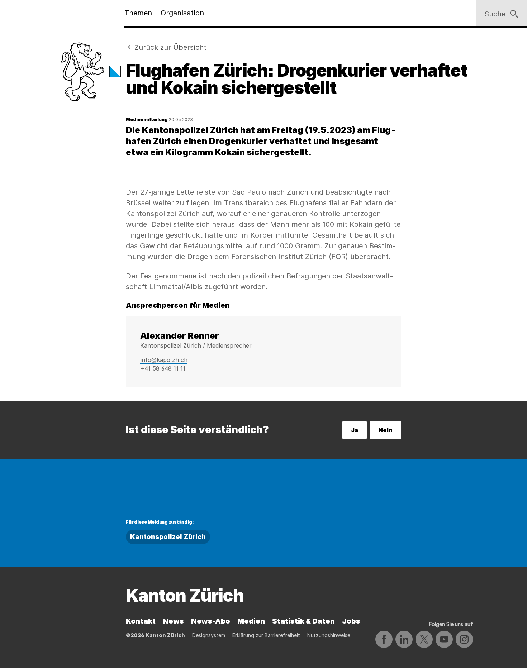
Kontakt (141, 621)
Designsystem (208, 635)
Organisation (182, 13)
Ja (354, 430)
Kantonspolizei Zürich (168, 536)
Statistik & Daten (303, 621)
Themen (138, 13)
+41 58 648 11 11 (162, 368)
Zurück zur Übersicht (170, 47)
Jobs (351, 621)
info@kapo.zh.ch (163, 359)
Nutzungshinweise (328, 635)
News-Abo (210, 621)
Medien (251, 621)
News (173, 621)
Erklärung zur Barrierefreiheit (266, 635)
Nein (385, 430)
